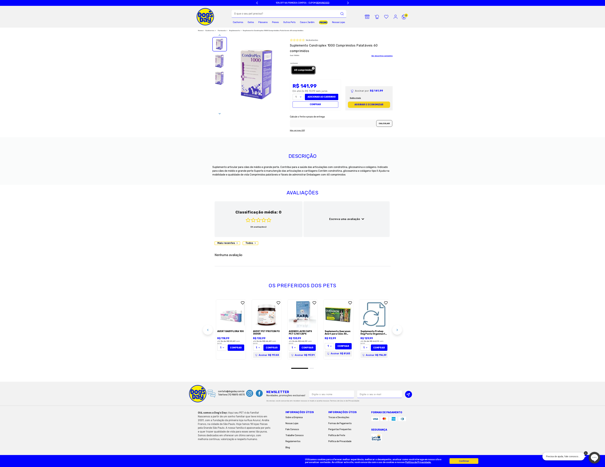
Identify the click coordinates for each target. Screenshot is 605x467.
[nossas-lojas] (367, 16)
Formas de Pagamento (340, 423)
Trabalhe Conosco (294, 435)
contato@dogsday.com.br (231, 391)
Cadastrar (408, 394)
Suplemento (234, 31)
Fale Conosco (292, 429)
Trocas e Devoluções (338, 417)
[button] (303, 70)
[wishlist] (386, 16)
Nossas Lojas (291, 423)
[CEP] (341, 121)
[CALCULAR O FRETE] (384, 123)
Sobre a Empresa (294, 417)
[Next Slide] (348, 3)
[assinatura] (376, 16)
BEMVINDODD (322, 3)
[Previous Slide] (257, 3)
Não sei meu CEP (297, 130)
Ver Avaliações (312, 40)
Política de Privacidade (339, 441)
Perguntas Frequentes (339, 429)
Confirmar (464, 461)
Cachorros (209, 31)
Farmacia (222, 31)
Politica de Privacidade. (418, 462)
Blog (287, 447)
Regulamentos (292, 441)
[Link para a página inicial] (201, 31)
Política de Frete (336, 435)
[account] (395, 16)
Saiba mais (355, 98)
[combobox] (289, 14)
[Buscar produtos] (342, 14)
